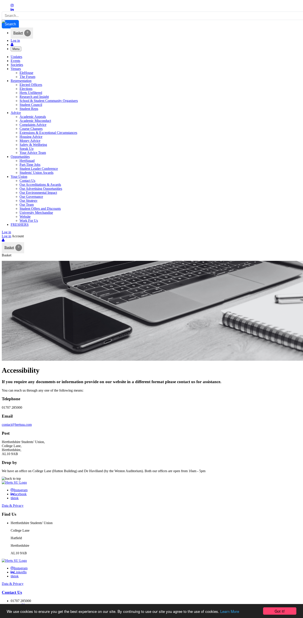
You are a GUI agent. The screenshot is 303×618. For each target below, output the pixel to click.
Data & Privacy (13, 505)
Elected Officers (31, 85)
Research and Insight (34, 97)
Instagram (21, 490)
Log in (15, 40)
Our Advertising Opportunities (41, 188)
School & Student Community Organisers (49, 101)
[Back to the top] (11, 478)
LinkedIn (20, 572)
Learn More (229, 611)
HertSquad (27, 160)
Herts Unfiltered (31, 93)
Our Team (27, 204)
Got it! (280, 611)
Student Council (31, 105)
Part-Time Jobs (30, 164)
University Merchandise (36, 212)
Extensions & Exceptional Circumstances (48, 133)
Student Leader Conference (39, 168)
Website (25, 216)
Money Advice (30, 141)
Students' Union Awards (36, 172)
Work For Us (29, 220)
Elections (26, 89)
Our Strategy (28, 200)
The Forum (27, 77)
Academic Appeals (33, 117)
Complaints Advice (33, 125)
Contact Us (27, 180)
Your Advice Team (33, 152)
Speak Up (26, 149)
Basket (18, 33)
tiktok (15, 498)
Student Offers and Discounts (40, 208)
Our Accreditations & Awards (40, 184)
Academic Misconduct (35, 121)
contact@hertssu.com (17, 424)
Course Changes (31, 129)
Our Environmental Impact (38, 192)
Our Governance (31, 196)
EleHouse (26, 73)
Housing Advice (31, 137)
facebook (20, 494)
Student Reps (29, 109)
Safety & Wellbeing (33, 145)
